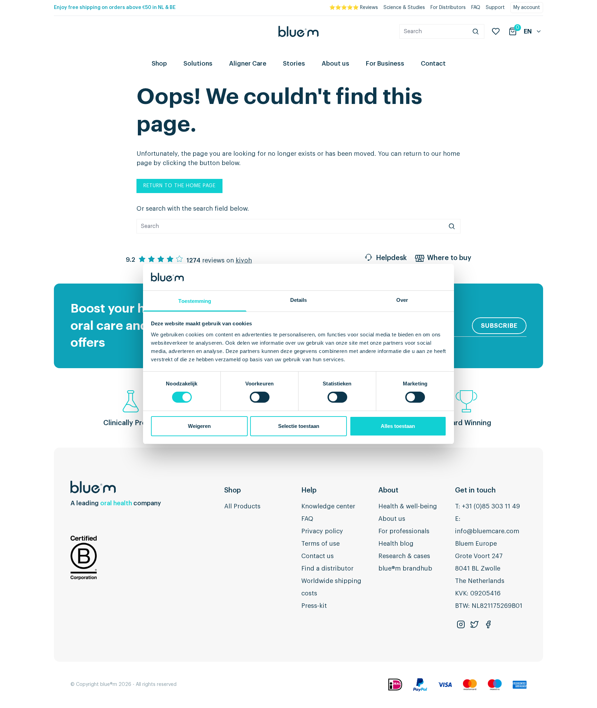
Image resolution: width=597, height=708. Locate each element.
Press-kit (314, 606)
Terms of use (320, 543)
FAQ (475, 7)
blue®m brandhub (405, 568)
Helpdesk (391, 258)
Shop (159, 63)
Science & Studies (404, 7)
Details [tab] (298, 300)
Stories (294, 63)
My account (526, 7)
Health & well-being (407, 506)
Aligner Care (247, 63)
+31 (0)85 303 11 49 (491, 506)
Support (495, 7)
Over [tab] (402, 300)
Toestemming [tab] (194, 301)
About (388, 490)
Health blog (396, 543)
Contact (433, 63)
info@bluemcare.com (487, 531)
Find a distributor (327, 568)
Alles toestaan (398, 426)
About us (335, 63)
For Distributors (448, 7)
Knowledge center (328, 506)
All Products (242, 506)
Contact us (317, 556)
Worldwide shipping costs (331, 587)
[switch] (259, 397)
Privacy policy (322, 531)
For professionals (403, 531)
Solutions (197, 63)
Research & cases (404, 556)
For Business (385, 63)
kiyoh (244, 260)
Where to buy (449, 258)
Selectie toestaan (298, 426)
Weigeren (199, 426)
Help (308, 490)
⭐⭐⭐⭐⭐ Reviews (353, 7)
